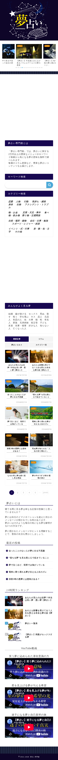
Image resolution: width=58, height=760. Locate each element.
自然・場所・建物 (19, 221)
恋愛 (10, 201)
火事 (31, 319)
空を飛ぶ (24, 317)
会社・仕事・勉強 (39, 221)
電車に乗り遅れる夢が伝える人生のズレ (28, 572)
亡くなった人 (19, 328)
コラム (41, 339)
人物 (18, 201)
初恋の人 (17, 319)
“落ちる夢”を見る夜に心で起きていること (29, 558)
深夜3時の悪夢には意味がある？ (24, 579)
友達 (10, 325)
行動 (26, 201)
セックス (33, 314)
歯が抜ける (20, 314)
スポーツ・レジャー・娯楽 (26, 223)
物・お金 (13, 212)
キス (33, 317)
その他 (18, 231)
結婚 (10, 314)
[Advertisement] (29, 109)
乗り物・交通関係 (31, 215)
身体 (10, 204)
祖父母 (34, 322)
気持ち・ (36, 201)
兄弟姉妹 (24, 322)
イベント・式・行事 (18, 228)
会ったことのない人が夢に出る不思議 (27, 551)
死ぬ (42, 314)
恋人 (40, 317)
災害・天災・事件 (32, 212)
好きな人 (33, 325)
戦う (15, 317)
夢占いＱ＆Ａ (16, 345)
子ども (43, 322)
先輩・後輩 (20, 325)
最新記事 (17, 339)
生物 (19, 204)
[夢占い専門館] (29, 38)
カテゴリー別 (41, 345)
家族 (15, 322)
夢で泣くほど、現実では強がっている (27, 565)
